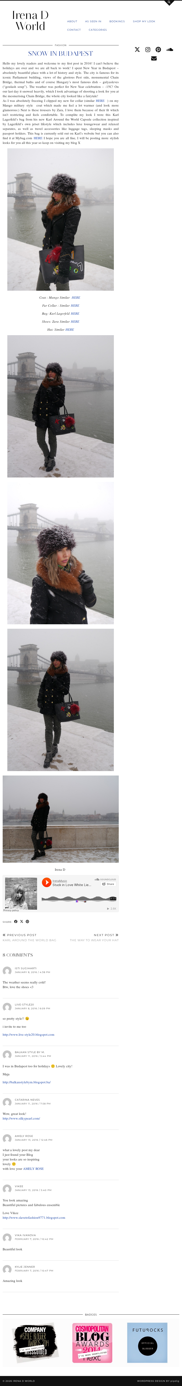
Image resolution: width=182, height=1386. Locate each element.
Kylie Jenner (25, 1266)
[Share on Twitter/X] (22, 922)
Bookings (117, 21)
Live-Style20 (24, 1004)
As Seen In (93, 21)
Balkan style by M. (30, 1052)
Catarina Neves (27, 1099)
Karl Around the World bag (29, 937)
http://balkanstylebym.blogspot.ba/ (27, 1082)
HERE (101, 100)
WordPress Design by (158, 1381)
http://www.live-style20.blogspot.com (28, 1034)
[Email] (154, 58)
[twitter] (137, 49)
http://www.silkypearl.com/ (21, 1118)
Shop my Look (144, 21)
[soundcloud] (169, 49)
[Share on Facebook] (16, 922)
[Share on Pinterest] (27, 922)
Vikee (19, 1186)
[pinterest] (158, 49)
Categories (98, 29)
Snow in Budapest (60, 53)
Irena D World (30, 20)
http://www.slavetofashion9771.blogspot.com (34, 1217)
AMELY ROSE (33, 1168)
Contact (74, 29)
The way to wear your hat (94, 937)
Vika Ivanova (25, 1235)
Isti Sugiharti (26, 968)
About (72, 21)
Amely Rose (24, 1136)
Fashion (61, 45)
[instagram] (147, 49)
